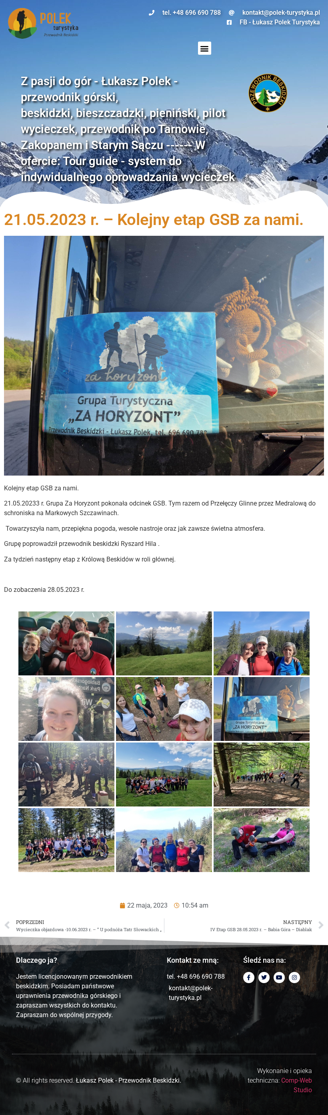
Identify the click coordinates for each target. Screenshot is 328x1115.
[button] (204, 48)
